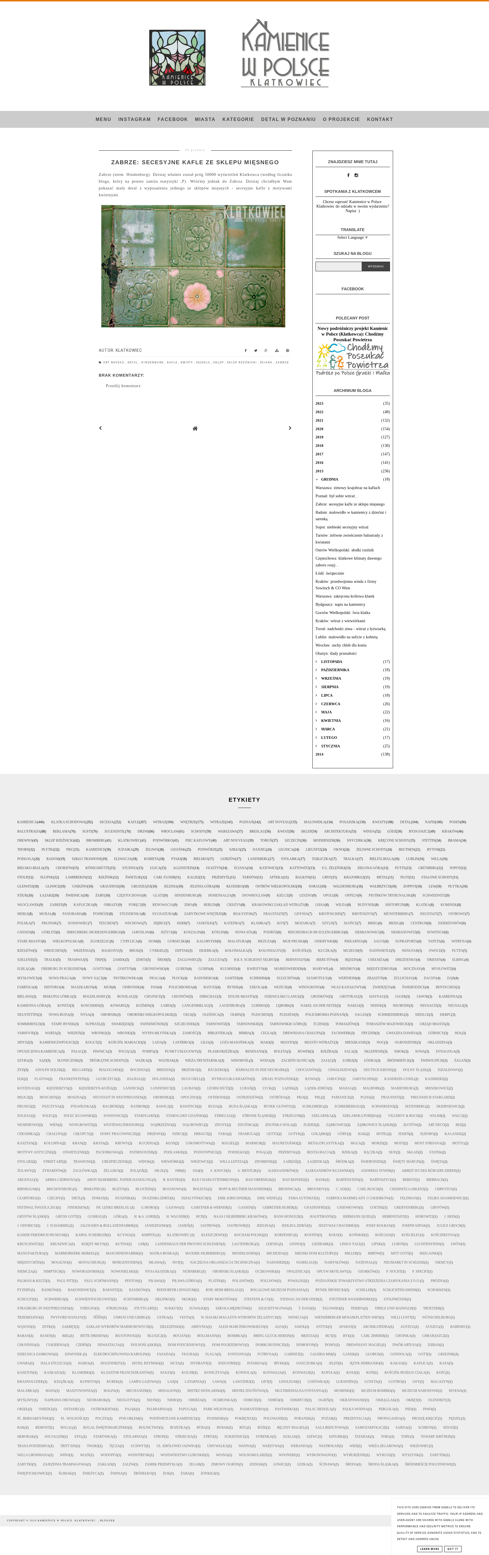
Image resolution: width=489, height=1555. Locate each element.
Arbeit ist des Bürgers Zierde (429, 1171)
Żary (99, 895)
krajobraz (354, 877)
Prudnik (49, 923)
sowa (420, 1051)
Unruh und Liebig (129, 1317)
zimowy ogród (225, 1464)
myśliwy (25, 1400)
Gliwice (53, 886)
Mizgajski (429, 1253)
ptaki (176, 859)
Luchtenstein (427, 1244)
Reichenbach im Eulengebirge (316, 932)
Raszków (137, 1290)
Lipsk (376, 1244)
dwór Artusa (405, 1345)
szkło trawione (87, 859)
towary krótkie (436, 1437)
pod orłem (129, 1418)
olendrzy (437, 1400)
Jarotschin (363, 1079)
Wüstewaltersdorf (122, 1125)
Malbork (371, 1088)
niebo (172, 1400)
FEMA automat (302, 1198)
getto (272, 1134)
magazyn (440, 1382)
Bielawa (24, 997)
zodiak (256, 1464)
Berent (409, 1180)
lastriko (181, 1042)
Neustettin (27, 1015)
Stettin (429, 840)
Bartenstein (347, 1180)
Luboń (398, 1244)
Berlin (210, 905)
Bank (320, 1180)
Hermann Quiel (357, 1217)
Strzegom (291, 1116)
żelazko (111, 1171)
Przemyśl (221, 877)
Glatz (158, 895)
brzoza (308, 1336)
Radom (52, 859)
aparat (345, 1327)
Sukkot (171, 1308)
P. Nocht (394, 1272)
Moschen (48, 1097)
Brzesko (189, 1070)
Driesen (434, 960)
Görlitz (49, 932)
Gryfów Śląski (31, 1217)
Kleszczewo (212, 1235)
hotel (381, 1134)
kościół (299, 951)
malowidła (314, 822)
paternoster (141, 1152)
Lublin (412, 859)
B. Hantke (172, 1180)
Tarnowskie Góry (286, 1024)
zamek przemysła (161, 1464)
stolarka (290, 859)
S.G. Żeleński (333, 868)
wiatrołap (329, 1446)
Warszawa (227, 831)
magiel (228, 1143)
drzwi (143, 831)
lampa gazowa (143, 1382)
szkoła (256, 987)
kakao (396, 1363)
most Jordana (428, 1143)
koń (370, 1373)
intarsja (255, 1363)
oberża (195, 1400)
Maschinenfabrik (122, 1253)
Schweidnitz (434, 895)
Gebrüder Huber (278, 1208)
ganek (349, 1354)
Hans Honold (286, 1217)
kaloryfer (207, 941)
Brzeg (394, 923)
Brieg (373, 923)
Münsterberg (396, 914)
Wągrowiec (193, 1125)
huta (175, 1363)
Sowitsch (436, 932)
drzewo (154, 1134)
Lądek (288, 1088)
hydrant (198, 1363)
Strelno (87, 1308)
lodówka (316, 1382)
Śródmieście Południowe (428, 1464)
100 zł (159, 1171)
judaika (125, 850)
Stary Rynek (63, 1024)
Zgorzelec (100, 941)
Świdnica (74, 895)
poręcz (135, 905)
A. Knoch (218, 1171)
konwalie (302, 1373)
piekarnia (353, 941)
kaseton (25, 1373)
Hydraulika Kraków (231, 1079)
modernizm (323, 840)
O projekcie (341, 119)
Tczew (319, 1024)
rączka (371, 1152)
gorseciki (177, 941)
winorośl (240, 1061)
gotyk (294, 1134)
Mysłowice (27, 978)
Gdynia (301, 914)
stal (78, 1437)
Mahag (345, 1088)
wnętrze (188, 822)
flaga (211, 1354)
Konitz (63, 1006)
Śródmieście (398, 1061)
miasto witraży (319, 1042)
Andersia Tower (376, 1171)
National (364, 1262)
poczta (101, 1418)
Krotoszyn (362, 914)
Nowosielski (122, 1272)
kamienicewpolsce (57, 1042)
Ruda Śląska (241, 1106)
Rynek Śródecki (330, 1290)
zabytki (24, 1464)
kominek (449, 905)
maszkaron (82, 987)
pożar (327, 1418)
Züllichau (403, 978)
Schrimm (258, 978)
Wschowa (134, 923)
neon (151, 1400)
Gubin (203, 969)
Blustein (144, 1189)
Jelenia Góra (202, 886)
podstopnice (205, 1152)
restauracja (319, 1152)
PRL (318, 1097)
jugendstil (114, 831)
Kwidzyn (255, 969)
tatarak (362, 1437)
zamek (119, 960)
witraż (159, 822)
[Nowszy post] (100, 428)
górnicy (436, 1033)
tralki (50, 960)
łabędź (290, 1162)
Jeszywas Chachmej (336, 1226)
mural (45, 914)
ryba (201, 1428)
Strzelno (114, 1308)
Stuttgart (144, 1308)
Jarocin (334, 1079)
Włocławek (28, 905)
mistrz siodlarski (204, 1391)
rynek (233, 987)
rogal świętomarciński (105, 1428)
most (399, 1143)
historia (52, 987)
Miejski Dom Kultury (314, 1253)
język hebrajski (364, 1363)
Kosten (311, 1235)
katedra (232, 923)
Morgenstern (125, 1262)
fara (223, 1134)
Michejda (275, 1253)
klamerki (81, 1373)
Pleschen (260, 1015)
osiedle (46, 1409)
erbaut (201, 1134)
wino (64, 1455)
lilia (205, 1042)
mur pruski (293, 941)
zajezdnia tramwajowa (65, 1464)
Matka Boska (162, 1253)
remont (42, 1428)
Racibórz (111, 1106)
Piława (155, 1281)
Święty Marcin (406, 1162)
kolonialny (270, 951)
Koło (333, 1235)
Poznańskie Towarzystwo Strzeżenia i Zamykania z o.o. (368, 1281)
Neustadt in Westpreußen (117, 1097)
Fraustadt (273, 914)
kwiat (283, 831)
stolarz (25, 1162)
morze (377, 1143)
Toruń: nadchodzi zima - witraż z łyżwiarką (350, 629)
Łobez (348, 1061)
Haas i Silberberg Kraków (238, 1217)
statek (435, 1152)
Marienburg (402, 1088)
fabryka (25, 987)
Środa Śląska (381, 1464)
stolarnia (133, 1437)
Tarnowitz (216, 1024)
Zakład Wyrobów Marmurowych (117, 1327)
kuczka (325, 951)
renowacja (163, 905)
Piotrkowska (126, 978)
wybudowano (319, 1455)
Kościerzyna (443, 1235)
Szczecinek (185, 1024)
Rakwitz (110, 1290)
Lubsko (258, 1006)
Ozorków (367, 1272)
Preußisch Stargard (431, 1097)
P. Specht (420, 1272)
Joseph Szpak (414, 1226)
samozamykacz (370, 1428)
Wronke (98, 1033)
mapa (50, 1391)
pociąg (125, 1051)
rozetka (178, 1428)
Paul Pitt (65, 1281)
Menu (103, 119)
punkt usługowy (181, 1051)
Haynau (376, 997)
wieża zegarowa (383, 1446)
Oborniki (161, 1097)
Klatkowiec (129, 840)
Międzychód (28, 1262)
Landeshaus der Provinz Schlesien (188, 1244)
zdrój (141, 960)
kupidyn (88, 1382)
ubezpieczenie (115, 1162)
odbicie (250, 1400)
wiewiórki (170, 1162)
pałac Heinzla (318, 1409)
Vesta (184, 1317)
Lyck (267, 1088)
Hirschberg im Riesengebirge (94, 932)
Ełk (20, 1079)
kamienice (95, 850)
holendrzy (110, 1363)
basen (46, 1336)
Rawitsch (189, 1106)
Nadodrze (276, 1262)
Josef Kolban (378, 1226)
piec (70, 850)
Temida (357, 1308)
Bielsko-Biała (30, 868)
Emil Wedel (267, 1198)
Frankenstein (72, 1079)
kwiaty (187, 362)
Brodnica (287, 1189)
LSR (141, 1244)
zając (326, 1061)
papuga (186, 1409)
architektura (337, 831)
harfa (84, 1363)
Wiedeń (74, 1033)
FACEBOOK (173, 119)
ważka (141, 1061)
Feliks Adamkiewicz (446, 1198)
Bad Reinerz (293, 1180)
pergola (386, 1409)
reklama (61, 831)
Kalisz (193, 877)
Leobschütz (218, 1088)
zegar (194, 1464)
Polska (24, 923)
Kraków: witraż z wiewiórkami (340, 621)
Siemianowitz (403, 932)
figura (188, 1354)
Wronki (124, 1033)
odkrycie (299, 1400)
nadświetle (380, 951)
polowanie (273, 1418)
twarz (92, 1446)
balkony (110, 951)
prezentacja (355, 1418)
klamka (258, 923)
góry (342, 1134)
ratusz (209, 987)
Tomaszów (345, 1024)
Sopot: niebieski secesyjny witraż (342, 527)
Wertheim (347, 978)
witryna (459, 941)
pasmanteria (252, 1409)
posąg (262, 1152)
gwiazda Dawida (401, 1033)
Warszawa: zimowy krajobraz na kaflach (348, 488)
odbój (273, 1400)
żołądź (136, 1171)
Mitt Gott (400, 1253)
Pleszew (287, 1015)
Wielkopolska (66, 941)
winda (369, 831)
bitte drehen (92, 1336)
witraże (217, 822)
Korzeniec (284, 1235)
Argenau (25, 1180)
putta (400, 868)
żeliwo (151, 850)
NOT (175, 1262)
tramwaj (75, 960)
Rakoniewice (80, 1290)
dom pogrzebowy (228, 1345)
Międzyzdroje (380, 969)
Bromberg (96, 840)
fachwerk (341, 1033)
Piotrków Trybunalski (390, 895)
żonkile (208, 1473)
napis (430, 822)
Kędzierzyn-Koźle (96, 1088)
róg (243, 1428)
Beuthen (407, 850)
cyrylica (129, 941)
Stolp (22, 877)
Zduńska (246, 1125)
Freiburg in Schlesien (61, 969)
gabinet (291, 1354)
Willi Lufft (401, 1317)
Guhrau (95, 1217)
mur (108, 987)
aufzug (407, 1327)
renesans (254, 1051)
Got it (452, 1549)
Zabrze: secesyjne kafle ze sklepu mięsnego (350, 504)
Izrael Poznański (278, 1079)
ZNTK (46, 1327)
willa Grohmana (33, 1455)
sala (348, 1051)
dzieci (177, 1134)
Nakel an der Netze (319, 1006)
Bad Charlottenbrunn (213, 1180)
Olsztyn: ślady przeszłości (336, 653)
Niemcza (25, 1272)
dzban (434, 1345)
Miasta (205, 119)
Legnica (285, 850)
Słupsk (46, 877)
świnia (116, 1473)
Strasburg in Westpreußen (43, 1308)
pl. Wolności (73, 1418)
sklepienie (373, 1051)
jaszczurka (307, 1363)
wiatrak (166, 1061)
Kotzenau (26, 1088)
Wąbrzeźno (161, 1125)
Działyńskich (194, 1198)
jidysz (23, 1042)
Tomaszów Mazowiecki (387, 1024)
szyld (327, 923)
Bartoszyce (381, 1180)
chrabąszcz (433, 1336)
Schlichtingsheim (400, 1290)
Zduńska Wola (279, 1125)
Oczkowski (265, 1272)
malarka (26, 1391)
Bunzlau (125, 997)
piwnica (100, 1051)
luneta (371, 1382)
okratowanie (352, 1400)
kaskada (52, 1373)
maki (265, 1042)
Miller (351, 1253)
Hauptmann (321, 1217)
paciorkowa (107, 1152)
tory (405, 1437)
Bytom (433, 850)
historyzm (395, 905)
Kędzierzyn (57, 1088)
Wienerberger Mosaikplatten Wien (347, 1317)
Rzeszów (25, 951)
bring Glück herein (272, 1336)
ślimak (65, 1473)
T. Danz (305, 1308)
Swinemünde (152, 1024)
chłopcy (81, 1134)
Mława (155, 1262)
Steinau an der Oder (299, 1299)
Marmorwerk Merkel (75, 1253)
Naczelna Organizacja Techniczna (223, 1262)
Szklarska (322, 1116)
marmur (253, 1143)
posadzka (349, 822)
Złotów (410, 1125)
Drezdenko (405, 960)
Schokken (436, 1290)
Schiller (364, 1290)
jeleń (334, 1363)
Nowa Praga (60, 978)
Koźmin (143, 1006)
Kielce (283, 895)
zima (188, 905)
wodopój (108, 1455)
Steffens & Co (256, 1299)
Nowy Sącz (92, 978)
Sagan (361, 1015)
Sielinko (163, 1299)
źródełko (143, 1473)
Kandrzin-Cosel (399, 1079)
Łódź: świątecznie (330, 573)
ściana (267, 362)
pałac (76, 1051)
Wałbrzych (380, 886)
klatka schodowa (68, 822)
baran (23, 1336)
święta (437, 1162)
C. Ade (341, 1189)
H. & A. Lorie (145, 1217)
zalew (128, 1464)
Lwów (456, 1244)
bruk (134, 951)
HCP (199, 1217)
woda (265, 1061)
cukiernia (55, 1345)
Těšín (98, 1317)
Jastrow (208, 1226)
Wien (54, 1125)
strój (208, 1437)
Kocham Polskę (249, 1235)
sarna (402, 1428)
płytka (455, 886)
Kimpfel (149, 1235)
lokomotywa (198, 1143)
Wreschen (53, 951)
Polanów (241, 1281)
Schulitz (25, 1299)
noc (380, 1042)
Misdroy (348, 969)
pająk (130, 1409)
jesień (403, 1134)
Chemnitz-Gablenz (407, 1189)
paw (154, 987)
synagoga (446, 1051)
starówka (103, 1437)
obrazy (111, 905)
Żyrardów (52, 1171)
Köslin (218, 932)
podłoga (25, 859)
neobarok (96, 1400)
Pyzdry (24, 1290)
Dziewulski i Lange (282, 997)
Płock (177, 978)
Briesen (164, 1070)
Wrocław (170, 831)
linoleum (288, 1382)
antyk (322, 1327)
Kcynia (124, 1235)
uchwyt (138, 1446)
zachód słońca (295, 1061)
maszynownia (79, 1391)
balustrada (28, 831)
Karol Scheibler (91, 1235)
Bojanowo (172, 1189)
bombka (235, 1336)
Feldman (408, 1198)
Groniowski (154, 969)
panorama (72, 914)
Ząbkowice (336, 1125)
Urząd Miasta (432, 1024)
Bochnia (138, 1070)
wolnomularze (253, 1455)
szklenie (25, 960)
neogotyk (126, 1400)
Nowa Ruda (59, 1015)
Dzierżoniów (450, 923)
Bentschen (446, 987)
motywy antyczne (34, 1152)
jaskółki (205, 923)
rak (21, 1428)
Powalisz (296, 1281)
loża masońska (235, 1042)
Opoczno (189, 1097)
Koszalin (192, 932)
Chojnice (152, 997)
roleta (280, 1051)
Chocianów (306, 1070)
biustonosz (126, 1336)
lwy (416, 1382)
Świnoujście (432, 1061)
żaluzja (215, 960)
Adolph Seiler (48, 1070)
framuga (247, 1134)
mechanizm (136, 1391)
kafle (173, 362)
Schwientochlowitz (94, 1299)
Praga (155, 978)
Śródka (343, 1162)
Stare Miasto (29, 941)
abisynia (199, 1327)
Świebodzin (371, 1162)
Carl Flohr (164, 877)
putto (457, 951)
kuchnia (147, 1143)
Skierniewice (448, 1106)
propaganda (389, 1418)
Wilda (341, 905)
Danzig (259, 850)
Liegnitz (313, 850)
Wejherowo (28, 1125)
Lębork (283, 1006)
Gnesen (24, 932)
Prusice (24, 1106)
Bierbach (435, 1180)
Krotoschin (330, 914)
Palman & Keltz (31, 1281)
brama (454, 840)
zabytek (438, 1455)
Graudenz (109, 886)
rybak (223, 1428)
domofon (305, 1345)
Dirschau (208, 997)
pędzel (455, 1418)
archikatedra (376, 1327)
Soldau (24, 1116)
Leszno (305, 895)
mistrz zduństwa (248, 1391)
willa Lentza (232, 1162)
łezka (302, 1464)
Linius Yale (350, 1244)
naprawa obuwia (60, 1400)
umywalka (217, 1446)
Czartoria (27, 1198)
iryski (279, 1363)
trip (98, 960)
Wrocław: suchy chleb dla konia (341, 645)
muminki (342, 1391)
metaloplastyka (324, 1143)
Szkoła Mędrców (232, 1308)
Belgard (80, 1070)
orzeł (22, 1409)
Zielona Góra (370, 868)
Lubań (246, 1088)
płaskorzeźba (221, 1051)
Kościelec (411, 1235)
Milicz (23, 1097)
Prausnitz (390, 1097)
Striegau (223, 1116)
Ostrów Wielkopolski (276, 886)
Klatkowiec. (178, 1235)
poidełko (236, 1152)
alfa (279, 1327)
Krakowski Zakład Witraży (278, 905)
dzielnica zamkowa (35, 1354)
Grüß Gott (66, 1217)
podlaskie (173, 1152)
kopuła (328, 1373)
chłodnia (26, 1345)
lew (432, 886)
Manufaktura (30, 1253)
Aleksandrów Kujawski (327, 1171)
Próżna (438, 1281)
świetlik (133, 877)
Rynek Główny (277, 1106)
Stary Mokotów (218, 1299)
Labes (166, 1006)
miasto (287, 1042)
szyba (23, 1061)
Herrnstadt (393, 1217)
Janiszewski (156, 1226)
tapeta (434, 941)
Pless (365, 1097)
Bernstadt (296, 960)
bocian (179, 1336)
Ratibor (138, 1106)
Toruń (266, 840)
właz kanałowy (346, 987)
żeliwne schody (371, 850)
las (171, 1382)
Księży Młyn (93, 1244)
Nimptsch (52, 1272)
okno (339, 850)
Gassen (245, 1208)
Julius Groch (449, 1226)
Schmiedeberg (391, 1015)
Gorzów (227, 859)
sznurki (336, 1437)
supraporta (406, 941)
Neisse (376, 1006)
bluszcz (154, 1336)
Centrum (419, 923)
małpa (109, 1391)
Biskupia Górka (57, 997)
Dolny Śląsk (415, 1070)
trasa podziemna (33, 1446)
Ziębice (159, 923)
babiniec (458, 1327)
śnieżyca (91, 1473)
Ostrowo (457, 914)
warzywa (271, 1446)
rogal (66, 1428)
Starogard (144, 1116)
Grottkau (349, 997)
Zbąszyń (375, 978)
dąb (450, 978)
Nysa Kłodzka (158, 1272)
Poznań (246, 822)
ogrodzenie (406, 1042)
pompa (148, 1051)
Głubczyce (106, 1079)
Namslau (305, 1262)
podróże (101, 914)
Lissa (320, 905)
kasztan (25, 1143)
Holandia (161, 1079)
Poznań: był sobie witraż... (337, 496)
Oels (187, 1015)
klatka (423, 905)
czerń (81, 1345)
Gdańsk (178, 850)
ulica (155, 868)
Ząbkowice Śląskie (375, 1125)
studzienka (130, 914)
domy (330, 1345)
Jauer (400, 997)
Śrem (162, 960)
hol (458, 1033)
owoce (435, 951)
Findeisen (76, 1208)
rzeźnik (105, 877)
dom (153, 941)
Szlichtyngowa (273, 1308)
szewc (312, 1437)
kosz (350, 1373)
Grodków (320, 997)
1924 (195, 1171)
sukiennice (234, 1437)
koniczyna (214, 1373)
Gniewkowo (348, 1208)
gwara (23, 1363)
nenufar (410, 951)
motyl (458, 1143)
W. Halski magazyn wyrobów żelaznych (239, 1317)
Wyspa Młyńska (157, 1033)
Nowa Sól (244, 932)
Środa (351, 1464)
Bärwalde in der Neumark (260, 1070)
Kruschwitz (28, 1244)
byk (346, 1336)
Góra (118, 1217)
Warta (51, 1033)
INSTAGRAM (134, 119)
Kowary (117, 1006)
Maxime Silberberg (203, 1253)
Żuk (166, 1473)
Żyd (20, 1070)
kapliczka (83, 905)
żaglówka (83, 1171)
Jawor (422, 997)
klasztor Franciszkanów (125, 1373)
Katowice (268, 868)
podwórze (207, 850)
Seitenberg (415, 1106)
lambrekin (76, 877)
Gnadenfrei (315, 1208)
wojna (222, 1455)
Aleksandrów (281, 1171)
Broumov (316, 1189)
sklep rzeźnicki (242, 362)
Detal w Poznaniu (288, 119)
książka (61, 1382)
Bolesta (200, 1189)
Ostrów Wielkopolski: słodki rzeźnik (345, 550)
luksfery (345, 1382)
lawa (217, 1382)
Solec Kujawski (78, 1116)
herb (181, 923)
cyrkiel (157, 951)
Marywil (321, 969)
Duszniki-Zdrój (156, 1198)
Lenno (295, 1244)
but (328, 1336)
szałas (289, 1437)
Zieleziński (170, 1327)
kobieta (151, 859)
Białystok (243, 914)
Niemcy (442, 1262)
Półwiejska (81, 1106)
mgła (356, 1143)
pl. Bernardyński (33, 1418)
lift (264, 1382)
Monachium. (90, 1262)
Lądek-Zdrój (316, 1088)
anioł (299, 1327)
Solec (47, 1116)
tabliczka (321, 859)
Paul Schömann (99, 1281)
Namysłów (334, 1262)
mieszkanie (355, 1042)
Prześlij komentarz (123, 386)
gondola (399, 1354)
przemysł (287, 1152)
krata (98, 1143)
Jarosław (141, 932)
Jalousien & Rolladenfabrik (107, 1226)
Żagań (460, 1061)
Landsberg (258, 859)
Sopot (455, 868)
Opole (328, 895)
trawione (82, 1162)
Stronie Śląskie (257, 1116)
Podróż (270, 932)
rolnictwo (149, 1428)
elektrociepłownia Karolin (120, 1354)
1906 (178, 1171)
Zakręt (68, 1327)
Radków (49, 1290)
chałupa (54, 1134)
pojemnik (215, 1418)
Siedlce (422, 1015)
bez (459, 1125)
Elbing (458, 960)
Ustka (163, 1317)
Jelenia (170, 886)
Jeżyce (167, 932)
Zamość (190, 1033)
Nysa (85, 1015)
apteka (276, 877)
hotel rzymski (146, 1363)
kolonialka (236, 951)
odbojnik (131, 987)
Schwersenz (383, 1106)
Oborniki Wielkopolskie (150, 1015)
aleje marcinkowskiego (241, 1327)
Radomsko (204, 978)
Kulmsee (228, 969)
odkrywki (324, 941)
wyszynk (410, 1455)
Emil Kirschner (232, 1198)
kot (280, 923)
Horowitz (424, 1217)
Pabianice (341, 1097)
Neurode (401, 1006)
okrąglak (385, 1400)
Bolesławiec (94, 997)
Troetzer (431, 1308)
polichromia (181, 987)
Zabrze (282, 362)
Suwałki (197, 1308)
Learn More (429, 1549)
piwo (427, 1409)
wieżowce (200, 1162)
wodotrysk (139, 1455)
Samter (232, 978)
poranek (302, 1418)
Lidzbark (320, 1244)
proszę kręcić (425, 1418)
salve (379, 941)
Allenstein (183, 868)
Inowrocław (254, 895)
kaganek (453, 1134)
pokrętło (244, 1418)
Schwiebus (54, 1299)
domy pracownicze (118, 1134)
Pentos (131, 1281)
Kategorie (238, 119)
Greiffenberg (407, 1208)
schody (198, 831)
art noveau (114, 362)
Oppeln (351, 895)
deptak (181, 951)
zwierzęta (382, 987)
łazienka (316, 1162)
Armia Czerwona (60, 1180)
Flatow (41, 1079)
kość (441, 1373)
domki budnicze (271, 1345)
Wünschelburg (436, 1317)
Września (82, 951)
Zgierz (309, 1125)
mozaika (303, 923)
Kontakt (380, 119)
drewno (24, 840)
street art (53, 1162)
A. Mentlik (247, 1171)
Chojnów (180, 997)
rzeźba (327, 1051)
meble (23, 914)
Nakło (354, 1006)
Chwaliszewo (340, 1070)
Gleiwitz (25, 886)
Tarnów (249, 877)
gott (422, 1354)
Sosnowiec (78, 923)
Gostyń (125, 969)
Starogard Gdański (185, 1116)
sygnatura (162, 914)
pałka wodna (355, 1409)
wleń (85, 1455)
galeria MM (321, 1354)
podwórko (163, 840)
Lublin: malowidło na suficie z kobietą (347, 637)
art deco (436, 1125)
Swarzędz (120, 1024)
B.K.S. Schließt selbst (254, 960)
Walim (435, 1116)
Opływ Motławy (332, 1272)
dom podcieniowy (184, 1345)
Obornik (109, 1015)
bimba (244, 1033)
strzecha (184, 1437)
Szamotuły (317, 978)
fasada (164, 1354)
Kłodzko (234, 886)
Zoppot (409, 886)
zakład (105, 1464)
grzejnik (446, 1354)
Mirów (374, 1253)
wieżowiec (419, 1446)
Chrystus (444, 1189)
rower (304, 1051)
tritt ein (68, 1446)
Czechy (54, 1198)
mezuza (265, 941)
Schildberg (313, 1106)
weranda (299, 1446)
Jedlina (264, 1226)
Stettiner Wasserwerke (351, 1299)
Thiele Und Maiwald (393, 1308)
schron (425, 1428)
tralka (350, 859)
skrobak (25, 1437)
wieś (353, 1446)
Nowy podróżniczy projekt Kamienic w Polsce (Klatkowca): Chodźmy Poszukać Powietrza (353, 334)
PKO (300, 1097)
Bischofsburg (60, 1189)
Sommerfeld (29, 1024)
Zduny (221, 1125)
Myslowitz (442, 969)
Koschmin (90, 1006)
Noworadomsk (86, 1272)
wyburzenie (354, 1455)
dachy (430, 978)
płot (404, 877)
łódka (370, 1061)
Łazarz (46, 895)
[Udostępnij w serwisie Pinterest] (287, 351)
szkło (234, 850)
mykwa (455, 1391)
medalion (167, 1391)
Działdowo (448, 1070)
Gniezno (79, 886)
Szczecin (293, 840)
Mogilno (59, 1262)
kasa (444, 1363)
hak (362, 1134)
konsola (244, 1373)
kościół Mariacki (125, 1042)
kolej (165, 1373)
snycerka (356, 840)
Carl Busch (368, 1189)
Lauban (189, 1088)
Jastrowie (236, 1226)
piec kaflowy (198, 840)
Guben (182, 969)
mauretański (284, 1143)
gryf (326, 877)
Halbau (134, 1079)
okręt (411, 1400)
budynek (366, 905)
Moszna (74, 1097)
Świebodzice (413, 987)
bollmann (207, 1336)
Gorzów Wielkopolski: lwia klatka (343, 613)
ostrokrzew (102, 1409)
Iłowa (310, 1079)
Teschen (106, 923)
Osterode (217, 1097)
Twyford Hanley (66, 1317)
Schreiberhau (347, 1106)
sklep (219, 362)
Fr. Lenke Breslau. (113, 1208)
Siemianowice (367, 932)
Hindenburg (153, 362)
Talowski (331, 1308)
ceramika (26, 1134)
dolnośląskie (144, 1345)
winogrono (309, 987)
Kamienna (448, 997)
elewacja (123, 859)
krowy (121, 1143)
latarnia (193, 1382)
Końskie (356, 1235)
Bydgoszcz (419, 831)
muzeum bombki (376, 1391)
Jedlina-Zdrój (295, 1226)
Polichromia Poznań (324, 1015)
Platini (215, 1281)
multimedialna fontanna (299, 1391)
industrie (227, 1363)
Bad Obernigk (259, 1180)
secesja (203, 362)
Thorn (23, 850)
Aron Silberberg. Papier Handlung (119, 1180)
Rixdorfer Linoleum (176, 1290)
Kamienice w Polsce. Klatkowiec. (68, 1520)
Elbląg (24, 969)
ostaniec (72, 1409)
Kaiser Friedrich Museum (41, 1235)
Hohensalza (219, 895)
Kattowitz (299, 868)
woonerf (287, 1455)
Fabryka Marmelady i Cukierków (357, 1198)
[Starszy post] (290, 428)
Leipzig (272, 1244)
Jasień (184, 1226)
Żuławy (24, 1171)
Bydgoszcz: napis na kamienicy (340, 604)
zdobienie (264, 1162)
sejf (392, 1152)
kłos (170, 1143)
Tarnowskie (248, 1024)
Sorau (315, 886)
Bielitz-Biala (382, 859)
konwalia (272, 1373)
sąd (42, 1061)
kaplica (421, 1363)
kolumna (53, 1143)
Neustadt (429, 914)
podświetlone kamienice (173, 1418)
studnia (130, 868)
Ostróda (278, 1097)
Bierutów (325, 960)
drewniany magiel (364, 1345)
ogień (323, 1400)
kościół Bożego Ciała (405, 1373)
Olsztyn (214, 868)
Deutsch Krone (378, 1070)
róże (262, 1428)
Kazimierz (434, 1079)
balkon (302, 877)
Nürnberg (192, 1272)
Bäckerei (216, 1070)
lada (157, 1042)
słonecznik (68, 1061)
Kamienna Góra (32, 1006)
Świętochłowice (32, 1473)
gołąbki (319, 1134)
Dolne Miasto (241, 997)
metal (382, 877)
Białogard (109, 1070)
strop (159, 1437)
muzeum (351, 951)
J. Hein (450, 1217)
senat (448, 1428)
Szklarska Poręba (360, 1116)
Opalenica (296, 1272)
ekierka (206, 951)
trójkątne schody (107, 1061)
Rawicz (162, 1106)
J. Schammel (58, 1226)
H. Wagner (175, 1217)
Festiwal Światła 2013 (37, 1208)
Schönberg (133, 1299)
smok (399, 1051)
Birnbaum (26, 1189)
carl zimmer (373, 1336)
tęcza (114, 1446)
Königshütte (97, 868)
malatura (237, 941)
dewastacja (109, 1345)
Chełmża (376, 960)
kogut (91, 1042)
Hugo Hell (191, 1079)
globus (372, 1354)
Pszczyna (51, 1106)
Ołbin (235, 1015)
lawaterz (241, 1382)
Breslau (257, 831)
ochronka (223, 1400)
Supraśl (93, 1024)
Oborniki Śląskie (228, 1272)
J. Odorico (26, 1226)
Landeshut (161, 1088)
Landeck (131, 1088)
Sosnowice (114, 1116)
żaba (185, 1473)
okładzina (438, 1042)
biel (66, 1336)
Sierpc (445, 1015)
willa (436, 859)
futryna (266, 1354)
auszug (432, 1327)
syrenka (264, 1437)
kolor (188, 1373)
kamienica (27, 822)
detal (133, 362)
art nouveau (235, 840)
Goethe (376, 1208)
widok (144, 1162)
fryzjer (368, 1033)
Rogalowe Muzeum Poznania (277, 1290)
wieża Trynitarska (202, 1061)
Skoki (187, 1299)
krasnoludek (30, 1382)
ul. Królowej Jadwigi (176, 1446)
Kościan (383, 1235)
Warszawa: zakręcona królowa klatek (345, 596)
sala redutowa (330, 1428)
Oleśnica (211, 1015)
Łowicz (280, 1464)
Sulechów (286, 978)
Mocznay (412, 969)
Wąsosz (24, 1327)
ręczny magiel (291, 1428)
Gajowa (173, 1208)
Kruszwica (60, 1244)
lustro (395, 1382)
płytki (48, 850)
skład (413, 1152)
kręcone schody (393, 840)
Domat (98, 1198)
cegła (266, 1033)
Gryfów (437, 1208)
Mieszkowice (437, 1088)
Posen (454, 822)
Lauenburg (230, 1006)
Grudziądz (141, 886)
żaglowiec (187, 960)
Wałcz (458, 1116)
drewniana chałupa (302, 1033)
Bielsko (201, 859)
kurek (113, 1382)
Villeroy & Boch (403, 1116)
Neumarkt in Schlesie (404, 1262)
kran (77, 1143)
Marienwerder (288, 969)
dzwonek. (74, 1354)
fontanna (237, 1354)
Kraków (450, 831)
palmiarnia (157, 1409)
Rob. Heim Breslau (223, 1290)
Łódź (391, 831)
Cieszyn (234, 905)
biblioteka (218, 1033)
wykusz (383, 1455)
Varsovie (25, 1033)
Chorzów (64, 868)
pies (408, 1409)
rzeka (347, 1152)
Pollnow (268, 1281)
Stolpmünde (395, 1299)
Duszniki (123, 1198)
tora (385, 1437)
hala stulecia (54, 1363)
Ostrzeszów (248, 1097)
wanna (245, 1446)
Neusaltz (428, 1006)
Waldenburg (345, 886)
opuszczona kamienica (39, 1051)
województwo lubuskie (182, 1455)
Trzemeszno (28, 1317)
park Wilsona (216, 1409)
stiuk (22, 895)
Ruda (213, 1106)
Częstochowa (129, 895)
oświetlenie (74, 1152)
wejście (281, 987)
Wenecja (296, 1317)
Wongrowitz (81, 1125)
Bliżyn (118, 1189)
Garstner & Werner (209, 1208)
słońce (350, 923)
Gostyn (100, 969)
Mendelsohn (244, 1253)
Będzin (351, 960)
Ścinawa (327, 1464)
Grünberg (427, 868)
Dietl (76, 1198)
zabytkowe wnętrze (203, 914)
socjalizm (54, 1437)
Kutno (121, 1244)
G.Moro (148, 1208)
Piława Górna (185, 1281)
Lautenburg (243, 1244)
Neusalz (456, 1006)
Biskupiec (93, 1189)
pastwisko (285, 1409)
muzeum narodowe (420, 1391)
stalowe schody (436, 877)
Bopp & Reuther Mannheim (243, 1189)
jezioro (427, 1134)
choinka (403, 1336)
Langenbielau (195, 1006)
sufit (87, 831)
